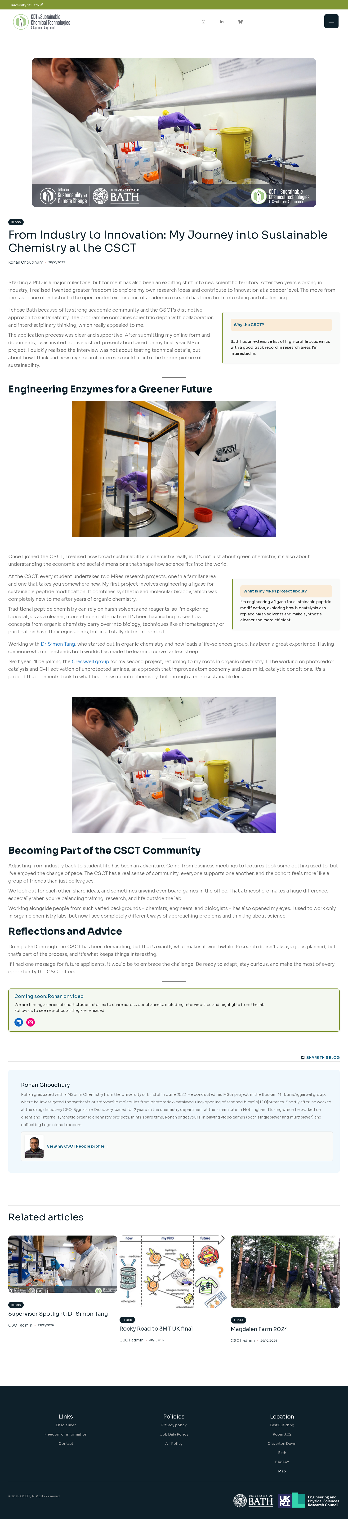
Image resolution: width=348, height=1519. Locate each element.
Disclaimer (66, 1425)
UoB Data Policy (174, 1434)
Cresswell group (90, 662)
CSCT (25, 1496)
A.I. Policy (174, 1443)
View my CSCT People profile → (78, 1146)
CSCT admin (20, 1325)
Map (282, 1471)
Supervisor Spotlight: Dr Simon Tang (58, 1313)
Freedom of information (66, 1434)
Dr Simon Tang (58, 644)
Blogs (16, 222)
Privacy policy (174, 1425)
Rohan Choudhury (25, 262)
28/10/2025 (56, 262)
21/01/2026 (46, 1325)
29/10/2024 (268, 1340)
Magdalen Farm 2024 (259, 1329)
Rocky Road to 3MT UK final (156, 1328)
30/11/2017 (156, 1340)
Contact (66, 1443)
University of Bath (24, 5)
